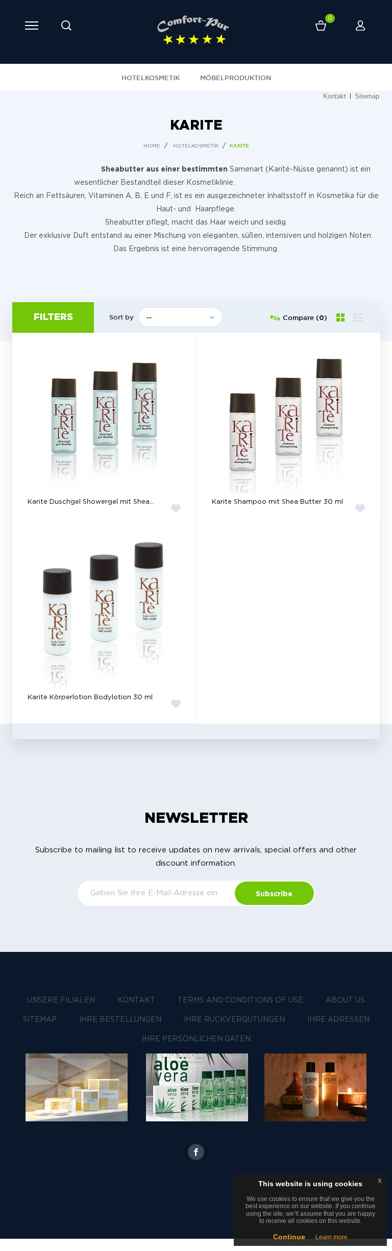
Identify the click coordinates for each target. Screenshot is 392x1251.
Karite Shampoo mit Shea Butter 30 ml (277, 502)
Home (151, 146)
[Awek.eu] (193, 30)
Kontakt (334, 96)
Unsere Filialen (61, 1000)
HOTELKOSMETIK (150, 77)
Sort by (121, 317)
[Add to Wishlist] (176, 508)
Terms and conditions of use (240, 1000)
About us (345, 1000)
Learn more (331, 1237)
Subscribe (274, 893)
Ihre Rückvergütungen (234, 1020)
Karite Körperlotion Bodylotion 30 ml (90, 697)
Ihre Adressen (338, 1020)
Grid (341, 317)
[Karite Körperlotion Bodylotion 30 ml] (104, 612)
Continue (289, 1237)
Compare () (304, 317)
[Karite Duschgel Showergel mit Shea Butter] (104, 416)
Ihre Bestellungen (120, 1020)
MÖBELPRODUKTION (235, 77)
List (358, 321)
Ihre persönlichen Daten (196, 1039)
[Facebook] (196, 1152)
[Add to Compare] (158, 465)
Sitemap (367, 96)
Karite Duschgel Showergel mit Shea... (91, 502)
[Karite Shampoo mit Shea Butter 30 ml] (288, 416)
